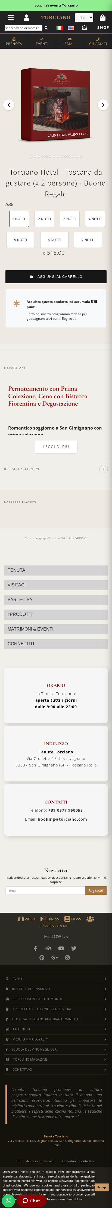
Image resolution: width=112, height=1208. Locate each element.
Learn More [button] (74, 1199)
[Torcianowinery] (74, 948)
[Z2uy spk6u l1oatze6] (54, 957)
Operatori (69, 1161)
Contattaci (86, 1161)
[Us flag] (69, 27)
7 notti (88, 240)
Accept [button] (102, 1187)
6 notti (54, 240)
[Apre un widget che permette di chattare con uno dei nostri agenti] (31, 1201)
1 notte (19, 219)
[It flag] (60, 27)
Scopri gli (56, 5)
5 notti (20, 240)
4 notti (95, 219)
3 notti (69, 219)
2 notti (44, 219)
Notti (9, 204)
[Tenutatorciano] (61, 948)
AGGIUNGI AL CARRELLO (57, 277)
